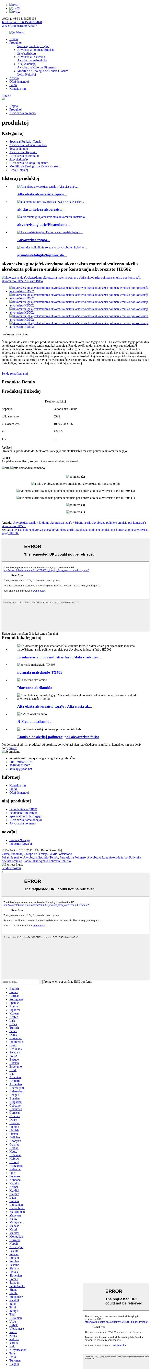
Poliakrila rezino (12, 857)
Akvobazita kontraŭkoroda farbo (107, 857)
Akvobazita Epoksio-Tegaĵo (40, 857)
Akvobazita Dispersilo (31, 56)
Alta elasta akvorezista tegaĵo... (42, 194)
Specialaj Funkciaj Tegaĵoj (33, 46)
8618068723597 (19, 765)
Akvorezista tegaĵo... (33, 240)
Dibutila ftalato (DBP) (23, 809)
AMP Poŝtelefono (61, 854)
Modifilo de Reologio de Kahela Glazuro (42, 71)
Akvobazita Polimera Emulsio (35, 49)
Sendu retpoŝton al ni (15, 373)
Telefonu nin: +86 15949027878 (22, 22)
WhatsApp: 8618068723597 (19, 25)
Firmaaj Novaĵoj (19, 840)
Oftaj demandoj (19, 81)
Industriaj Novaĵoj (20, 843)
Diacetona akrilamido (34, 688)
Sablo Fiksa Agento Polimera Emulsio (47, 861)
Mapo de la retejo (37, 854)
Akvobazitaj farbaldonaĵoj (25, 820)
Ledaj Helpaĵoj (26, 74)
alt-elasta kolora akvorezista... (41, 209)
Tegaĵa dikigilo (26, 53)
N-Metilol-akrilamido (34, 721)
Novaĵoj (14, 78)
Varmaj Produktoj (12, 854)
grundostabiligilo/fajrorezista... (42, 255)
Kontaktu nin (17, 88)
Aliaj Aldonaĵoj (26, 64)
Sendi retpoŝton (11, 868)
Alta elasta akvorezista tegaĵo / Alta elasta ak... (54, 706)
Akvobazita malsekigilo (32, 60)
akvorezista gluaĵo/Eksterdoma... (43, 224)
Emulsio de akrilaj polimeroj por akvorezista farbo (58, 737)
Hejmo (13, 39)
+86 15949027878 (20, 761)
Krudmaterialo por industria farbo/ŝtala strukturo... (59, 657)
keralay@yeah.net (20, 769)
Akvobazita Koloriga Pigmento (36, 67)
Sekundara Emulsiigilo (23, 812)
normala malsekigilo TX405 (39, 672)
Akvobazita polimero (22, 113)
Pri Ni (13, 85)
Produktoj (15, 42)
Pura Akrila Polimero (73, 857)
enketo (13, 748)
